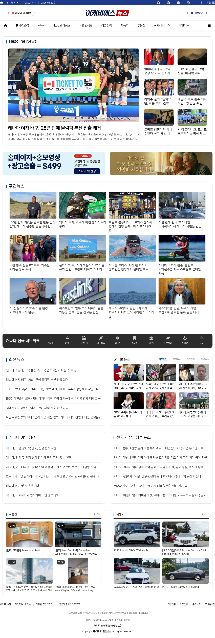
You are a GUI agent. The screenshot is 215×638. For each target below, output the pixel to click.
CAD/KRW (30, 2)
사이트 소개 (5, 604)
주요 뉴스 (16, 186)
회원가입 (211, 2)
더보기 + (97, 514)
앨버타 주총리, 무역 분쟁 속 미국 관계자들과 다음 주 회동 (41, 370)
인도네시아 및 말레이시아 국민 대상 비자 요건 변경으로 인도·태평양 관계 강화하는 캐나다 (53, 476)
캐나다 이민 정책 (22, 437)
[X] (188, 2)
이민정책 (191, 359)
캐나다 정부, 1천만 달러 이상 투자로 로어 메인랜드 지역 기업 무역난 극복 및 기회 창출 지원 (161, 448)
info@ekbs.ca (99, 620)
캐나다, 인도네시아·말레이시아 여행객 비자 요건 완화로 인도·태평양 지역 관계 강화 (53, 467)
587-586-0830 (122, 620)
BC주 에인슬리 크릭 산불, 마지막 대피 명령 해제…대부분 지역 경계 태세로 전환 (53, 398)
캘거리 (67, 343)
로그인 (200, 2)
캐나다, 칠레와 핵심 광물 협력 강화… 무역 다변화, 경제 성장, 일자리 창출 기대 (161, 467)
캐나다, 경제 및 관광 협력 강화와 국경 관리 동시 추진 (38, 457)
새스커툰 (101, 343)
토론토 (134, 343)
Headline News (23, 41)
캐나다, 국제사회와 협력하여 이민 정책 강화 (32, 495)
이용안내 (184, 604)
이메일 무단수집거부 (45, 604)
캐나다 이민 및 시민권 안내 (22, 486)
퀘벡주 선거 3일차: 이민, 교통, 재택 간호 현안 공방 (37, 408)
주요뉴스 (177, 359)
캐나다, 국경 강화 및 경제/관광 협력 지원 (31, 448)
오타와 (151, 343)
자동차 (120, 514)
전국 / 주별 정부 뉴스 (133, 437)
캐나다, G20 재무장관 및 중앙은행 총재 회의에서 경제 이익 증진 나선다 (157, 476)
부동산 (13, 514)
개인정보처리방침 (23, 604)
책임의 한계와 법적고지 (69, 604)
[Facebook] (178, 2)
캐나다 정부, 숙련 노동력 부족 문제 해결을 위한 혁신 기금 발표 (152, 486)
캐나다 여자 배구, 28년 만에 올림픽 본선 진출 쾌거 (54, 128)
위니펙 (117, 343)
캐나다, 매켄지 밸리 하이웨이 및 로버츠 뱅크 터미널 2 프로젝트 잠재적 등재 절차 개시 (161, 495)
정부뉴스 (205, 359)
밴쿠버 (50, 343)
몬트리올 (168, 343)
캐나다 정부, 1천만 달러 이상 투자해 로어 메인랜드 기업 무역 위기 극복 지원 (160, 457)
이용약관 (172, 604)
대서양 (185, 343)
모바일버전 (210, 604)
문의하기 (196, 604)
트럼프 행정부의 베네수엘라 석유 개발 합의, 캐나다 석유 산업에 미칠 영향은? (53, 417)
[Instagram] (168, 2)
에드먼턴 (84, 343)
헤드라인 (163, 359)
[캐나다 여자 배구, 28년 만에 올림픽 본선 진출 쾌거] (73, 85)
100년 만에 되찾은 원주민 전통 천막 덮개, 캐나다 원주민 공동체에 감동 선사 (53, 389)
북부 (201, 343)
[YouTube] (158, 2)
